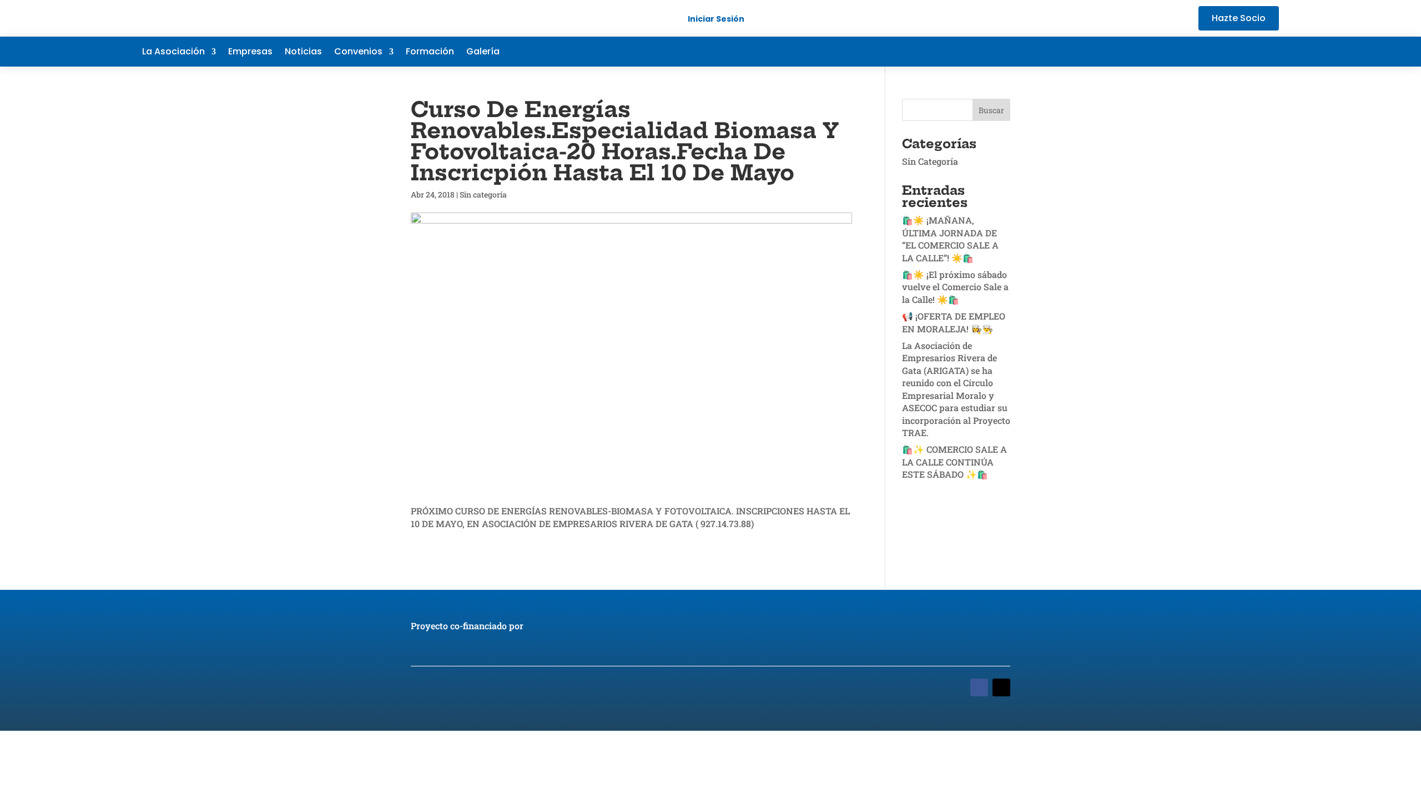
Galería (483, 53)
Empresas (250, 53)
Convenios (358, 53)
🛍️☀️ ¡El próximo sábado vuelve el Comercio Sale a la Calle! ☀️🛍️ (955, 287)
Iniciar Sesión (716, 18)
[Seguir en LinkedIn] (1248, 51)
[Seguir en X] (1225, 51)
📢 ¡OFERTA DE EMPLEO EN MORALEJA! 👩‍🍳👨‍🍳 (953, 322)
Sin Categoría (930, 161)
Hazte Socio (1239, 18)
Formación (430, 53)
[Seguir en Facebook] (1203, 51)
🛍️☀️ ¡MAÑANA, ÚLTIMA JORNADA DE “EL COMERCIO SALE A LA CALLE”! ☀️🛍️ (950, 238)
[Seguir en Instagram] (1270, 51)
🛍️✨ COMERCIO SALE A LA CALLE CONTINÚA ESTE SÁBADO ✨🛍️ (954, 461)
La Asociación (173, 53)
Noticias (303, 53)
